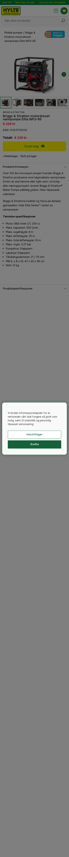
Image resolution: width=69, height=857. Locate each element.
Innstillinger (34, 434)
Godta (34, 444)
